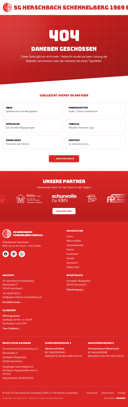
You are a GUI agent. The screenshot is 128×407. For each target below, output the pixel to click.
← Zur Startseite (64, 159)
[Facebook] (5, 254)
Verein (69, 236)
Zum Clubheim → (11, 328)
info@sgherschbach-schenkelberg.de (22, 297)
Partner (70, 249)
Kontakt (70, 258)
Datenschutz (72, 267)
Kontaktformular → (12, 302)
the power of (115, 398)
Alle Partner (64, 211)
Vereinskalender (75, 245)
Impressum (71, 262)
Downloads (72, 254)
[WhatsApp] (22, 254)
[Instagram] (14, 254)
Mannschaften (73, 240)
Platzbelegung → (75, 289)
